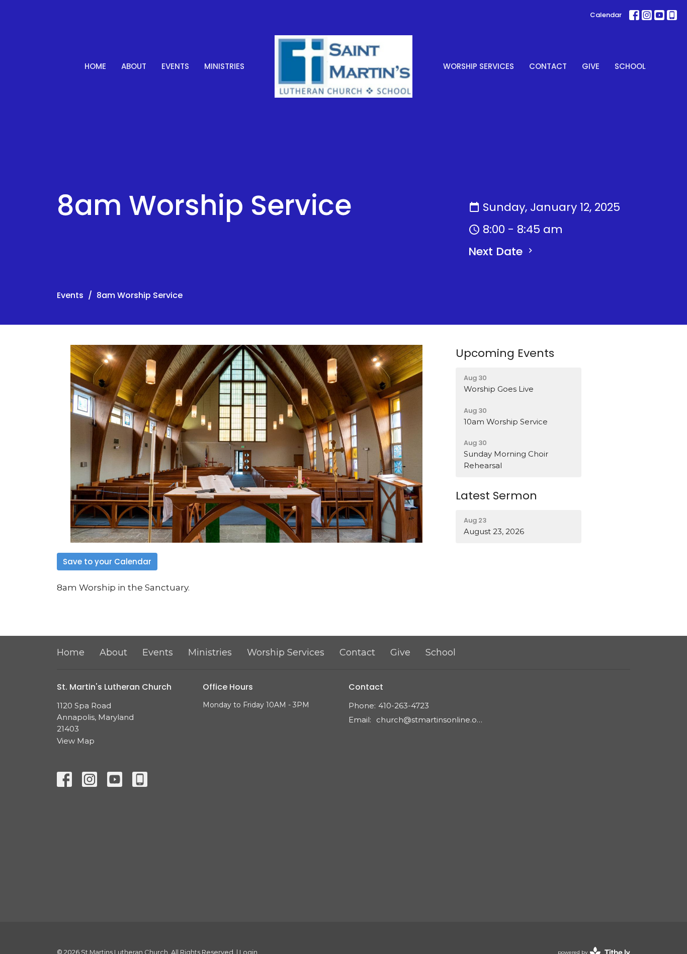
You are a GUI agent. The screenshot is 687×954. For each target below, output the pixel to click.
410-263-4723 (403, 705)
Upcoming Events (505, 353)
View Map (76, 741)
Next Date (497, 251)
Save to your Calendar (107, 561)
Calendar (606, 15)
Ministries (224, 66)
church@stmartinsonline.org (430, 719)
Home (95, 66)
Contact (548, 66)
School (630, 66)
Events (175, 66)
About (133, 66)
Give (590, 66)
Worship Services (478, 66)
